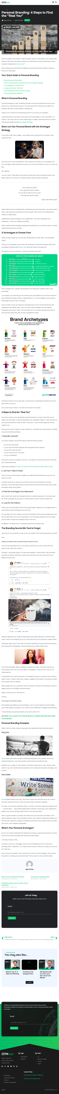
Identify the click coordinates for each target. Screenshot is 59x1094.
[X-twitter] (5, 1066)
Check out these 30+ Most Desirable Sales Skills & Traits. (34, 466)
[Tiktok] (17, 1066)
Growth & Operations (10, 1082)
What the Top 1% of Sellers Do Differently (13, 877)
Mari (3, 799)
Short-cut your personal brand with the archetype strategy (23, 83)
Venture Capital (42, 1059)
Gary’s (4, 758)
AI (38, 1057)
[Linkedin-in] (2, 1066)
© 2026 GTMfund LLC (51, 1090)
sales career (20, 64)
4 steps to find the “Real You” (13, 88)
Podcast (23, 1059)
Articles (27, 20)
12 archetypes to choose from (14, 85)
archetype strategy (26, 122)
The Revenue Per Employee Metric (40, 877)
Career (40, 1061)
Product (6, 1080)
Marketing (7, 1075)
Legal (3, 1090)
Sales (39, 1063)
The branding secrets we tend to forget (17, 91)
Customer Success (9, 1078)
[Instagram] (14, 1066)
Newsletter (24, 1057)
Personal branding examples (13, 93)
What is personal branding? (13, 80)
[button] (53, 2)
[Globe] (11, 1066)
